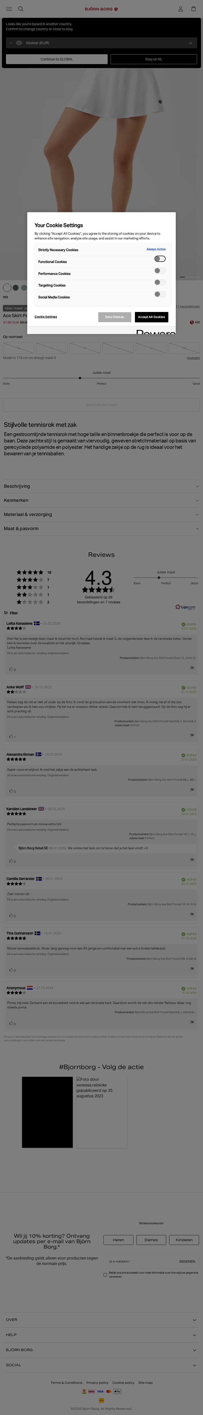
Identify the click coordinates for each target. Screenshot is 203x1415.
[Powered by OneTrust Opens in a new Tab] (154, 331)
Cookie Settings (46, 316)
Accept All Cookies (151, 317)
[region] (101, 273)
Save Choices (114, 317)
